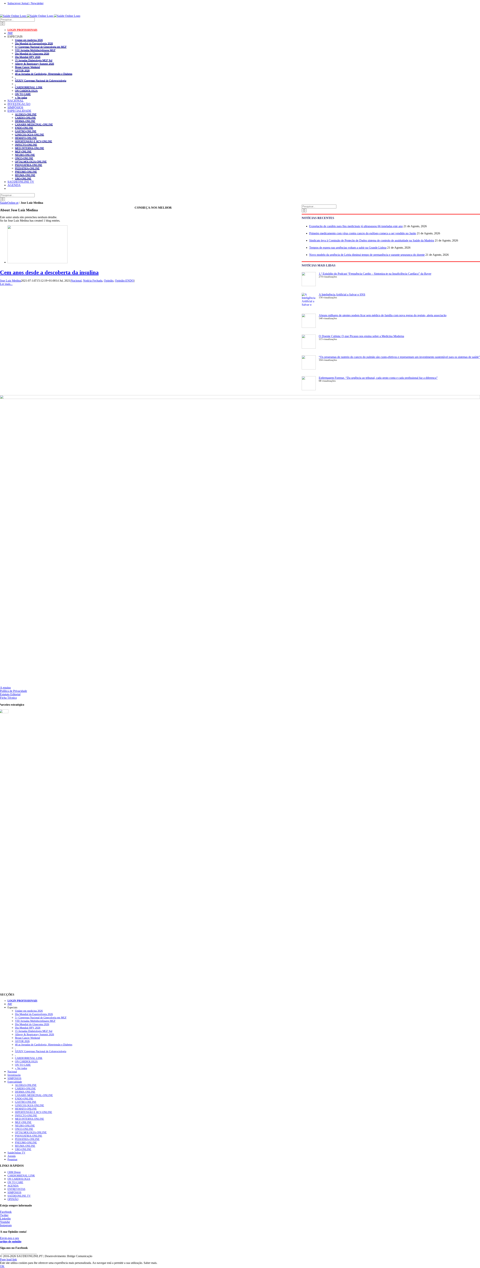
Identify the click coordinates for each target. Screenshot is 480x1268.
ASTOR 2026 (22, 70)
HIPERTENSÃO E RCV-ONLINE (33, 141)
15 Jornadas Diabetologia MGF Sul (33, 60)
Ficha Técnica (8, 697)
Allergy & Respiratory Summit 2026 (34, 63)
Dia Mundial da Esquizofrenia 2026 (34, 43)
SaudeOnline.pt (9, 202)
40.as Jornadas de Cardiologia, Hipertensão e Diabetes (43, 73)
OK (2, 1266)
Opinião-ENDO (124, 280)
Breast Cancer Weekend (27, 66)
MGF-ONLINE (23, 151)
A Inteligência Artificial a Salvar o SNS (342, 294)
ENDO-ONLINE (24, 127)
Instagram (6, 1225)
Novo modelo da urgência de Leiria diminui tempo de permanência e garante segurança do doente (367, 254)
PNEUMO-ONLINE (26, 171)
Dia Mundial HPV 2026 (27, 56)
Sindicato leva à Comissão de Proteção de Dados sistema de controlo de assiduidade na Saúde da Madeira (371, 240)
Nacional (76, 280)
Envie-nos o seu (10, 1239)
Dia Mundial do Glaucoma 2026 (32, 53)
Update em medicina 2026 (29, 39)
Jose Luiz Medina (10, 280)
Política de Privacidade (13, 691)
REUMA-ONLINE (25, 175)
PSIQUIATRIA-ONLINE (28, 164)
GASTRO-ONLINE (25, 131)
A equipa (5, 687)
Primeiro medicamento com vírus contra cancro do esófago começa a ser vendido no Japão (362, 233)
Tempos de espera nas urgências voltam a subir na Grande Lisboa (347, 247)
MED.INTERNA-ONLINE (29, 148)
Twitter (4, 1215)
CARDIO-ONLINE (25, 117)
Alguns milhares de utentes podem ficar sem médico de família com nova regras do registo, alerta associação (382, 315)
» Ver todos (21, 97)
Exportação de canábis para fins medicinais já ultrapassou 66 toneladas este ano (356, 226)
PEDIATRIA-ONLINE (27, 168)
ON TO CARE (23, 94)
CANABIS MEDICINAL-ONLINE (34, 124)
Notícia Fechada (92, 280)
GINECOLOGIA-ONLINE (29, 134)
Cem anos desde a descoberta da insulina (49, 272)
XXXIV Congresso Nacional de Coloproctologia (40, 80)
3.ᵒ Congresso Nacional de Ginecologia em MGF (41, 46)
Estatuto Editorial (10, 694)
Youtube (5, 1222)
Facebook (6, 1211)
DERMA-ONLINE (25, 121)
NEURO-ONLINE (25, 154)
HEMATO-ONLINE (26, 137)
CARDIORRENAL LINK (28, 87)
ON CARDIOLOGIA (26, 90)
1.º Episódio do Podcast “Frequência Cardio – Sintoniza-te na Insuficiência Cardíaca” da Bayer (375, 273)
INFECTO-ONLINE (26, 144)
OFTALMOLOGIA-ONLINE (31, 161)
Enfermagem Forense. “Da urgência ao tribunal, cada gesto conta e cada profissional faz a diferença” (378, 377)
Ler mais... (6, 284)
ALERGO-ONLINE (26, 114)
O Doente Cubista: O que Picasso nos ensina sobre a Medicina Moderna (361, 336)
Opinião (108, 280)
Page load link (8, 1259)
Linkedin (5, 1218)
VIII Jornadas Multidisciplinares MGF (35, 50)
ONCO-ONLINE (24, 158)
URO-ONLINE (23, 178)
